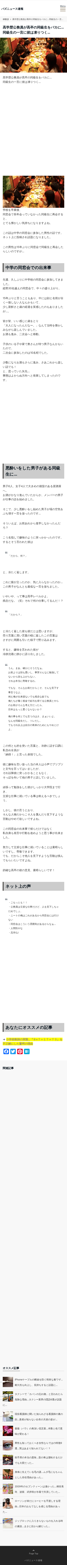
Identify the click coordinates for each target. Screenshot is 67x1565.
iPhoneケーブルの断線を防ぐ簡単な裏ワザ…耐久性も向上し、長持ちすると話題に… (39, 1382)
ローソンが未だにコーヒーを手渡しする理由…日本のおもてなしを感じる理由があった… (31, 1506)
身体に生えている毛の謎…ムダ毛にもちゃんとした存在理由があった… (39, 1474)
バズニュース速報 (12, 8)
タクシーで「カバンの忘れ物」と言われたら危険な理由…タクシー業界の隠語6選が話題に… (33, 1399)
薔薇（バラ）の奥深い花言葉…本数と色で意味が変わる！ (39, 1431)
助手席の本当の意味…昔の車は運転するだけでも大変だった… (39, 1460)
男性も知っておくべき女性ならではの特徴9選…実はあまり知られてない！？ (38, 1445)
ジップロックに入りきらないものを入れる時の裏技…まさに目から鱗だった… (39, 1523)
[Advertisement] (33, 132)
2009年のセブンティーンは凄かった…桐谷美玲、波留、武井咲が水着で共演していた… (39, 1489)
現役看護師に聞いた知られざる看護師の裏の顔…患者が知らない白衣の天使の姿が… (39, 1416)
